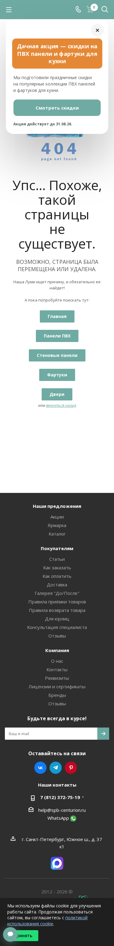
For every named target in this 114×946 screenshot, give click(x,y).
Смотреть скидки (57, 108)
